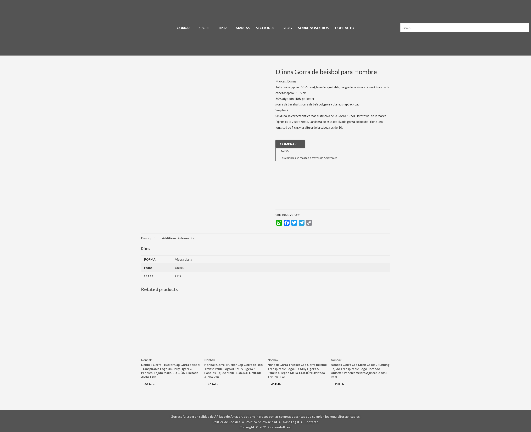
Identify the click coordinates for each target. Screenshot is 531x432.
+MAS (223, 28)
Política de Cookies (226, 422)
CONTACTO (344, 28)
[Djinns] (296, 188)
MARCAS (243, 28)
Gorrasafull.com (279, 427)
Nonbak (146, 360)
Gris (178, 276)
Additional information (178, 238)
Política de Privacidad (261, 422)
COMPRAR (288, 144)
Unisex (179, 268)
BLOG (287, 28)
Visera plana (183, 259)
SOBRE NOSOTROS (313, 28)
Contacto (311, 422)
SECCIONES (265, 28)
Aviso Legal (291, 422)
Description (149, 238)
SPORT (204, 28)
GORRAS (183, 28)
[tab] (149, 238)
